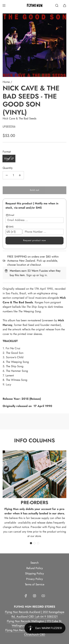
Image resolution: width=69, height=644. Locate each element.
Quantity (8, 168)
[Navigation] (4, 5)
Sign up (31, 275)
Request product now (34, 240)
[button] (31, 543)
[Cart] (64, 5)
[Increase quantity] (20, 175)
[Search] (57, 5)
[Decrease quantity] (7, 175)
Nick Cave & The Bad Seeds (19, 118)
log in (43, 275)
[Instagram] (34, 596)
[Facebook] (26, 596)
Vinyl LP (9, 158)
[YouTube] (43, 596)
